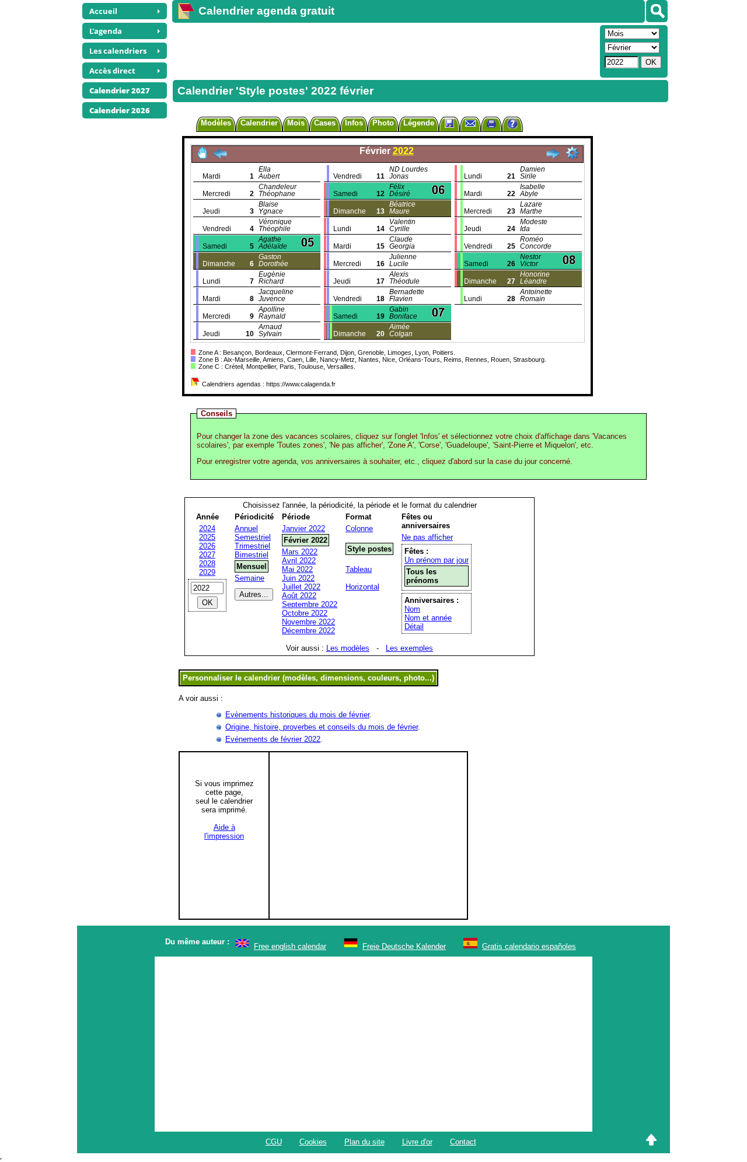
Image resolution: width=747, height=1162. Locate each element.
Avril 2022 (299, 560)
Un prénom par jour (436, 560)
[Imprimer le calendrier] (491, 125)
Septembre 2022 (309, 604)
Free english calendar (290, 946)
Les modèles (347, 648)
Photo (383, 122)
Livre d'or (417, 1141)
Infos (354, 122)
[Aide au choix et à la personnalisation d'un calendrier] (512, 125)
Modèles (216, 122)
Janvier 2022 (303, 528)
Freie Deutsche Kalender (404, 946)
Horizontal (362, 586)
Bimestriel (251, 554)
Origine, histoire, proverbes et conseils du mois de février (321, 727)
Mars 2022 (299, 551)
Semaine (249, 578)
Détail (414, 626)
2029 (207, 572)
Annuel (246, 528)
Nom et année (428, 617)
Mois (296, 122)
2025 (207, 537)
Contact (463, 1141)
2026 (207, 546)
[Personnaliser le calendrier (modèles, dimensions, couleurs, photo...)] (573, 153)
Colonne (359, 528)
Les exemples (409, 648)
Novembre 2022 (308, 621)
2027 (207, 554)
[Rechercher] (657, 11)
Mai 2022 (297, 569)
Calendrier (259, 122)
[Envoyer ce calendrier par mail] (470, 122)
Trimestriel (252, 546)
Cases (325, 122)
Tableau (358, 569)
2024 (207, 528)
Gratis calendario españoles (529, 946)
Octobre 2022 (304, 613)
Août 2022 (299, 595)
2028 (207, 563)
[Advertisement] (384, 50)
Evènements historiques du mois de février (297, 714)
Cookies (313, 1141)
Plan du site (364, 1141)
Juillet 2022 (301, 586)
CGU (274, 1141)
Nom (412, 609)
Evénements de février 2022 (272, 739)
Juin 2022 (298, 578)
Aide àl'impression (224, 831)
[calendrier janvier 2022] (220, 157)
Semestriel (253, 537)
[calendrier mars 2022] (553, 157)
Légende (418, 122)
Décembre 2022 (308, 630)
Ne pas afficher (427, 537)
